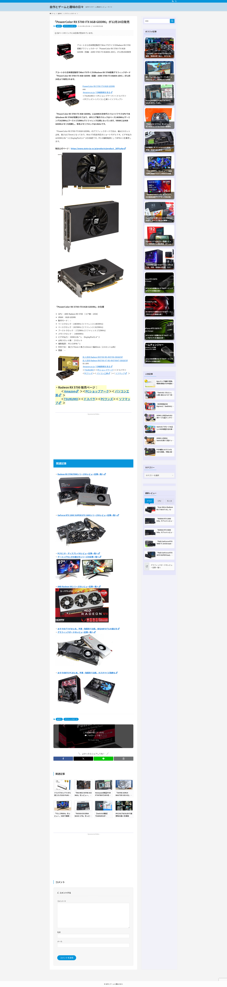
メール (59, 941)
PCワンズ (88, 373)
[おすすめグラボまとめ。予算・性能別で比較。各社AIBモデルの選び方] (84, 665)
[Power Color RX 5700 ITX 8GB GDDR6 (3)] (90, 254)
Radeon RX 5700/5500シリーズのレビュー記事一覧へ (81, 474)
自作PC (59, 26)
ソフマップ (120, 373)
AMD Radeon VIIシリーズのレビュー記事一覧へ (78, 586)
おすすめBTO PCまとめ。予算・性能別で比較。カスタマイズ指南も (86, 672)
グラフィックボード (70, 26)
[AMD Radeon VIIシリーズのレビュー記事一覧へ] (82, 621)
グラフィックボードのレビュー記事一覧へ (76, 632)
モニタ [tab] (169, 501)
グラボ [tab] (149, 501)
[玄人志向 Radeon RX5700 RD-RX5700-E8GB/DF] (68, 380)
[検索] (175, 1)
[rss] (172, 1)
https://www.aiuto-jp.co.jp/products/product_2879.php (97, 148)
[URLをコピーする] (123, 759)
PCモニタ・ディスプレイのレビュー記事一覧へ (78, 553)
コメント (61, 901)
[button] (63, 759)
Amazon (69, 391)
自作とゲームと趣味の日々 (67, 6)
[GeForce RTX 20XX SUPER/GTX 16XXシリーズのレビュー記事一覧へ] (81, 546)
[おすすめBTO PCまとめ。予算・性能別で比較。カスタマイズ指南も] (85, 704)
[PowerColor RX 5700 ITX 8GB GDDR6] (68, 106)
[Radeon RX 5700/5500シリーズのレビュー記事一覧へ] (84, 508)
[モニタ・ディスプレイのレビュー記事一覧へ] (84, 579)
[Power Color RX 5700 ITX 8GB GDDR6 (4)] (90, 299)
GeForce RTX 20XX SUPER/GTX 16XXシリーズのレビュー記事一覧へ (87, 515)
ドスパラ (89, 399)
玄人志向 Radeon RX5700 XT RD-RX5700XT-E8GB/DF (105, 360)
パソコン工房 (102, 373)
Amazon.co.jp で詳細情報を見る (96, 92)
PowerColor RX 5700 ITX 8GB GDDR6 (99, 86)
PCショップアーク (105, 369)
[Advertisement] (93, 432)
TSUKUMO (89, 369)
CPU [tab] (159, 501)
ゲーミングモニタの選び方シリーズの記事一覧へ (78, 556)
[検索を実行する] (172, 21)
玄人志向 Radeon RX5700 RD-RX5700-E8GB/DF (103, 357)
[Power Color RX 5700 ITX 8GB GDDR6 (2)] (90, 196)
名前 (59, 932)
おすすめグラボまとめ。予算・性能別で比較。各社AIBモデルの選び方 (87, 628)
